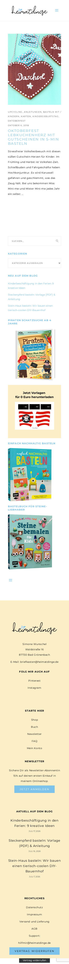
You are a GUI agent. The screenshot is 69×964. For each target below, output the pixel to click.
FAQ (35, 741)
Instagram (34, 687)
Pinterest (34, 680)
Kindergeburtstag (46, 116)
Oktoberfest (17, 121)
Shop (34, 719)
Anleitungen (33, 112)
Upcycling (15, 112)
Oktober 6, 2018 (18, 125)
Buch (34, 726)
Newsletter (34, 734)
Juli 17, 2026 (35, 831)
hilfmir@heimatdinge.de (34, 942)
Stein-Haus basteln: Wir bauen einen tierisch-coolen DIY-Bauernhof (34, 866)
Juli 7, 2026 (34, 876)
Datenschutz (34, 907)
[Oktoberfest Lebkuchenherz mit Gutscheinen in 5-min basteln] (34, 69)
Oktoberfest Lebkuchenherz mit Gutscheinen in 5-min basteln (33, 137)
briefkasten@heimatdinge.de (39, 661)
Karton (26, 116)
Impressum (34, 914)
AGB (34, 928)
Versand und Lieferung (34, 921)
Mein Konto (34, 748)
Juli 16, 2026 (34, 851)
